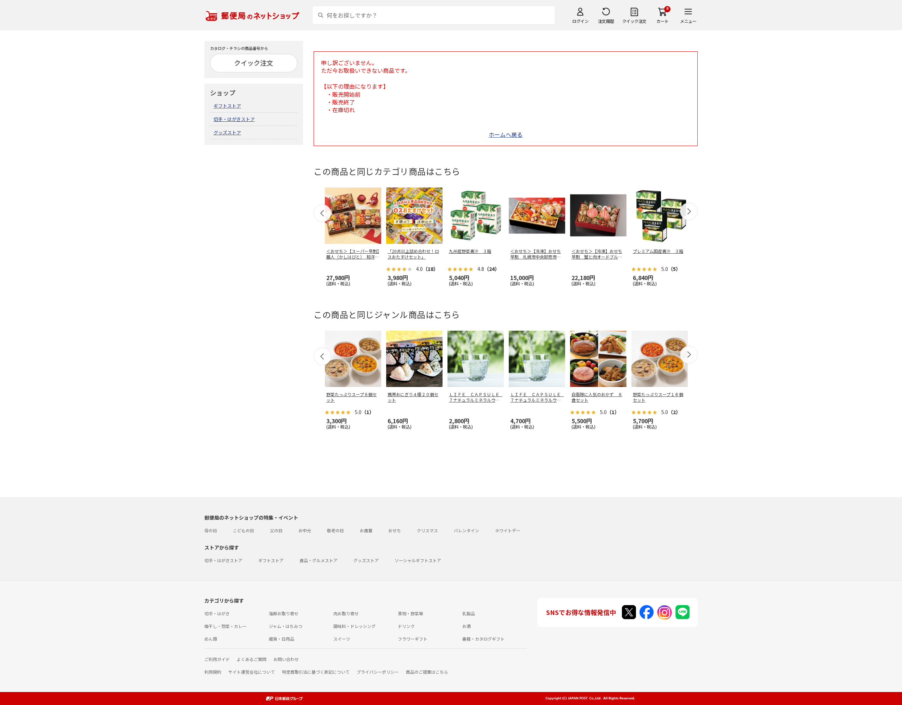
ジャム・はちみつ (285, 626)
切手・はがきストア (234, 119)
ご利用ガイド (217, 659)
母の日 (210, 530)
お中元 (304, 530)
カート (662, 21)
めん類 (210, 639)
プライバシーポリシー (378, 672)
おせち (394, 530)
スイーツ (341, 639)
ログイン (580, 21)
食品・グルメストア (318, 560)
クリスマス (427, 530)
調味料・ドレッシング (354, 626)
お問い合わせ (286, 659)
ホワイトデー (507, 530)
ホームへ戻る (506, 134)
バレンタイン (466, 530)
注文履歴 (606, 21)
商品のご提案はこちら (427, 672)
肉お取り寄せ (346, 613)
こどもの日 (243, 530)
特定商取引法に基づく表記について (316, 672)
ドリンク (406, 626)
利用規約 (212, 672)
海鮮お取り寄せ (283, 613)
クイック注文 (634, 21)
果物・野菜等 (410, 613)
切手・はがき (217, 613)
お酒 (466, 626)
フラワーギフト (412, 639)
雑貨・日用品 (281, 639)
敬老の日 (335, 530)
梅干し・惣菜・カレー (225, 626)
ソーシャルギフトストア (418, 560)
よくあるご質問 (251, 659)
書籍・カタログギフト (483, 639)
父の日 (276, 530)
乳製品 (468, 613)
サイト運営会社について (251, 672)
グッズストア (227, 132)
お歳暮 (366, 530)
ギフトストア (227, 105)
